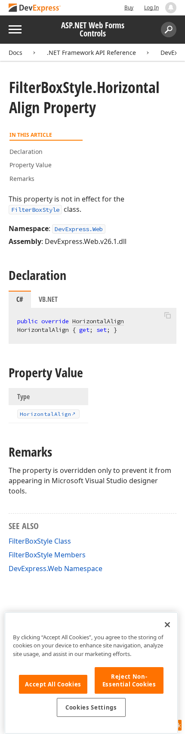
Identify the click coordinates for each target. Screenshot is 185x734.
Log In (151, 7)
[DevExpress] (35, 8)
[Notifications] (170, 7)
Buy (128, 7)
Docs (15, 52)
